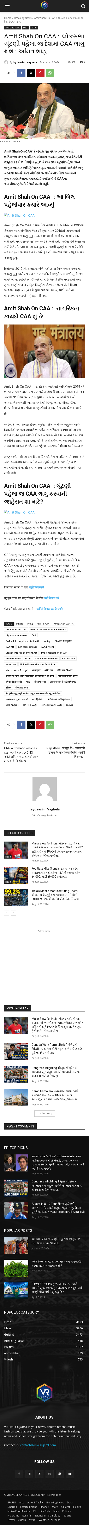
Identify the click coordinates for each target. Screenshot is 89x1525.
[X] (31, 73)
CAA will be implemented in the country (28, 641)
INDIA (28, 658)
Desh (25, 27)
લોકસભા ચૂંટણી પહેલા (51, 704)
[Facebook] (21, 73)
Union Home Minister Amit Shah (38, 664)
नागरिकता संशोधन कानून (67, 675)
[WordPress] (60, 1474)
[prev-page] (6, 913)
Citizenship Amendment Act (21, 652)
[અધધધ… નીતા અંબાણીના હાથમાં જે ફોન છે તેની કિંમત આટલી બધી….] (16, 1245)
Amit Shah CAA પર (63, 623)
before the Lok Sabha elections (48, 629)
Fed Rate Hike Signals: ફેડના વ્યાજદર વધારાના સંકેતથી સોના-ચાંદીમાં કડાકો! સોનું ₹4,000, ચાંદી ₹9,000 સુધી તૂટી (56, 872)
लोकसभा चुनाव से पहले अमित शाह (63, 681)
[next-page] (13, 913)
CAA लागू (10, 646)
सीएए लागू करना (22, 687)
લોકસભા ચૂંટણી (30, 704)
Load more (43, 1113)
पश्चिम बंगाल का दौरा (14, 681)
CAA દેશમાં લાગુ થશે (27, 646)
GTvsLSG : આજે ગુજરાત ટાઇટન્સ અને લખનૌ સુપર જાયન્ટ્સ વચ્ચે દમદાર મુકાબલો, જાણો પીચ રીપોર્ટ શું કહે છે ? (57, 1288)
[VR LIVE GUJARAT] (44, 5)
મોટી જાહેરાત (12, 704)
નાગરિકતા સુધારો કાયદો (17, 699)
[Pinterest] (40, 73)
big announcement (17, 635)
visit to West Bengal (17, 670)
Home (7, 18)
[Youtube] (70, 1474)
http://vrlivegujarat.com (44, 815)
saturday (11, 664)
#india (19, 623)
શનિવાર (69, 704)
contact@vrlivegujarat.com (38, 1445)
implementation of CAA (54, 652)
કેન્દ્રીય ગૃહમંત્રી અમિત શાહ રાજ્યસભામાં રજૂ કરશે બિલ (33, 693)
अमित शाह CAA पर (64, 670)
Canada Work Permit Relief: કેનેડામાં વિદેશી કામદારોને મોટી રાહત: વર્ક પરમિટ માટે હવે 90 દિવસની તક (57, 1048)
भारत (28, 681)
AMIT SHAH (43, 623)
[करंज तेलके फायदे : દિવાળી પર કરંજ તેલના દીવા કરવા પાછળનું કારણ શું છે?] (16, 1268)
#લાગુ (30, 623)
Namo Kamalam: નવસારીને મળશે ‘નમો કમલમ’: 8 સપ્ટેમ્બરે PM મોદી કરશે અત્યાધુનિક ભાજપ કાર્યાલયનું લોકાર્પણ (55, 1095)
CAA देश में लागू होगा (62, 641)
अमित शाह (48, 670)
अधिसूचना (36, 670)
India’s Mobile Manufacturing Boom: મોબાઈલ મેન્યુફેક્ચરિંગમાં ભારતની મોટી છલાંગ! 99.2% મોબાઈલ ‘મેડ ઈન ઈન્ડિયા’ (55, 895)
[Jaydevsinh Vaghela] (7, 62)
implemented (13, 658)
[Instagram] (29, 1474)
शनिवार (8, 687)
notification (68, 658)
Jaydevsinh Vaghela (25, 62)
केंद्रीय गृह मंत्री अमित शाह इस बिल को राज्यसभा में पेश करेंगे (30, 675)
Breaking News (22, 18)
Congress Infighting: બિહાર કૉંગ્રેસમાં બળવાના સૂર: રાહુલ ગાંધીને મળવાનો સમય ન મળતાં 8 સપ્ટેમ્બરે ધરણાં (57, 1072)
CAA (34, 635)
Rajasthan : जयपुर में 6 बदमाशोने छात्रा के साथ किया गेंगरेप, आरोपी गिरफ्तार (66, 752)
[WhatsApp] (50, 73)
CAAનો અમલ (47, 646)
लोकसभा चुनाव (40, 681)
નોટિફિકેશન (37, 699)
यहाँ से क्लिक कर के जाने (50, 609)
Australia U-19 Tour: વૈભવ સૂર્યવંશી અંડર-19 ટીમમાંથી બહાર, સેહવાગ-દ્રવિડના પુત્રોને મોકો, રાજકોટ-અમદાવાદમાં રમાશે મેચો (58, 1208)
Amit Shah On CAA (16, 629)
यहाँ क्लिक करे (36, 587)
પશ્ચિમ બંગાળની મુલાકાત (58, 699)
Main (34, 27)
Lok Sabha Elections (46, 658)
